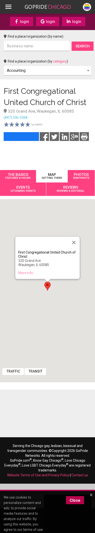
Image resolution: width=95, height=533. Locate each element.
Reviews (71, 188)
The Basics (18, 176)
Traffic (13, 371)
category (60, 61)
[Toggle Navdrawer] (8, 6)
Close (75, 500)
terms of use (33, 530)
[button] (47, 286)
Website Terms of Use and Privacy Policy (38, 475)
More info (25, 273)
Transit (35, 371)
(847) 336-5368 (16, 117)
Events (23, 188)
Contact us (79, 475)
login (24, 21)
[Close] (74, 242)
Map (52, 176)
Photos (81, 176)
